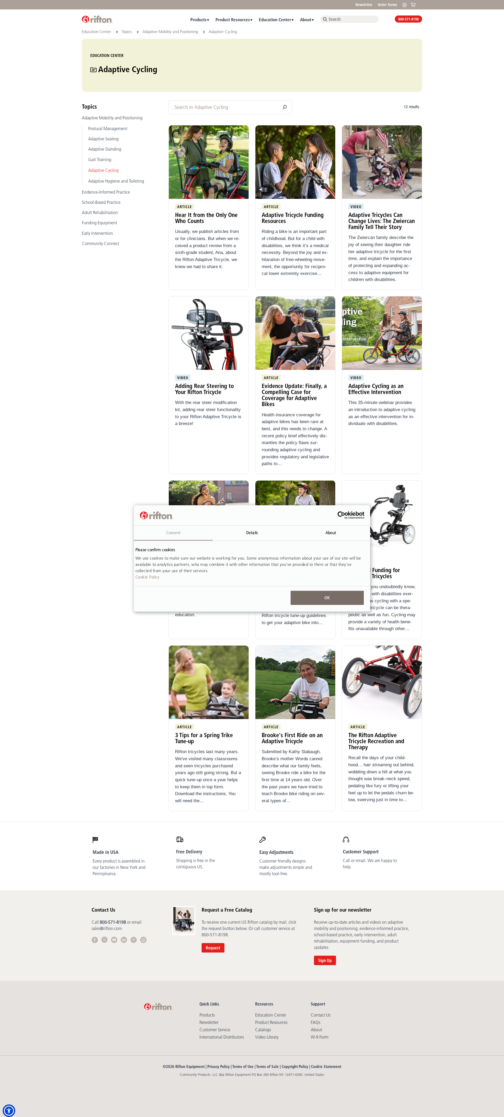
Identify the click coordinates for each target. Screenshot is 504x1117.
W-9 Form (319, 1037)
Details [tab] (252, 532)
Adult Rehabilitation (100, 212)
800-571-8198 (408, 19)
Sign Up (325, 960)
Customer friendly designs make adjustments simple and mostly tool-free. (285, 867)
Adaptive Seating (103, 138)
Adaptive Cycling (103, 170)
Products (198, 19)
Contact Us (320, 1015)
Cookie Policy (147, 577)
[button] (9, 1111)
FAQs (315, 1022)
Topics (127, 31)
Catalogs (263, 1029)
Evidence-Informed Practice (106, 192)
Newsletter (363, 4)
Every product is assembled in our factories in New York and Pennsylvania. (119, 867)
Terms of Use (243, 1066)
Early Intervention (97, 233)
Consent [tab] (173, 532)
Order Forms (387, 4)
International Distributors (222, 1037)
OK (327, 597)
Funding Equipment (99, 222)
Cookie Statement (326, 1066)
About (305, 19)
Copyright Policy (295, 1066)
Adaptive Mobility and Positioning (171, 31)
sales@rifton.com (107, 928)
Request (213, 947)
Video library (267, 1037)
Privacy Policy (218, 1066)
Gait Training (99, 159)
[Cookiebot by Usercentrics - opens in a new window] (341, 515)
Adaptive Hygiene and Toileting (116, 181)
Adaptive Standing (104, 149)
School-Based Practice (101, 202)
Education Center (275, 19)
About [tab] (331, 532)
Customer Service (215, 1029)
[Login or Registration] (406, 4)
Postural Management (107, 128)
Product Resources (233, 19)
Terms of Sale (267, 1066)
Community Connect (100, 243)
